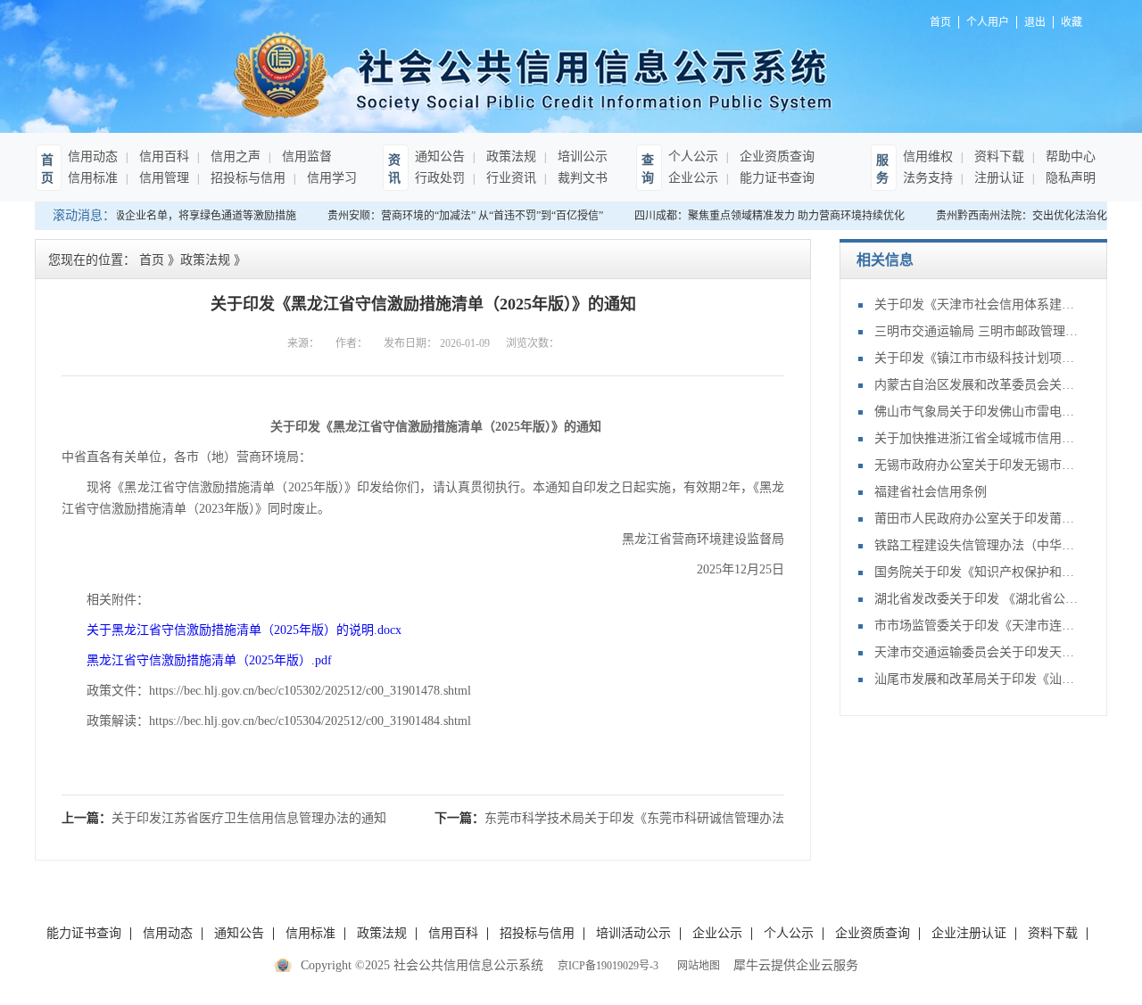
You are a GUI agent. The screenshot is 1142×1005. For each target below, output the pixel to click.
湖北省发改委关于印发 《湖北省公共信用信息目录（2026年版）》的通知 (977, 598)
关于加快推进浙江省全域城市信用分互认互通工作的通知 (977, 438)
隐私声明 (1069, 178)
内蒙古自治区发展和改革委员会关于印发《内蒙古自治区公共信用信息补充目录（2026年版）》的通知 (977, 384)
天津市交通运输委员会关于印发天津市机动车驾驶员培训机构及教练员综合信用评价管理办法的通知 (977, 652)
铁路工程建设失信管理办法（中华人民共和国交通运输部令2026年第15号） (977, 545)
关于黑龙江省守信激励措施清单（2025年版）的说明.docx (244, 630)
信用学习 (330, 178)
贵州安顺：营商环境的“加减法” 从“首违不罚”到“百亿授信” (459, 216)
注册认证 (997, 178)
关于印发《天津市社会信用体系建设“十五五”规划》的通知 (977, 304)
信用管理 (162, 178)
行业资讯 (509, 178)
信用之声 (234, 156)
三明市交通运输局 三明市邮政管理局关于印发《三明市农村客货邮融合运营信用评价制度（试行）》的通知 (977, 331)
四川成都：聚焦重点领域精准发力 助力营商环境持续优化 (763, 216)
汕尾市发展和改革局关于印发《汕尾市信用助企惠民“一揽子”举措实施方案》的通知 (977, 679)
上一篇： (224, 818)
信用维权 (928, 156)
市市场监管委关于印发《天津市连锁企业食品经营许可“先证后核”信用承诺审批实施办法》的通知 (977, 625)
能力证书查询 (775, 178)
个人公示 (693, 156)
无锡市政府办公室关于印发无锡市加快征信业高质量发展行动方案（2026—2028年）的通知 (977, 465)
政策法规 (509, 156)
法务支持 (928, 178)
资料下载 (997, 156)
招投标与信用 (246, 178)
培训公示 (581, 156)
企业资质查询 (775, 156)
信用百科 (162, 156)
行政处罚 (440, 178)
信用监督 (305, 156)
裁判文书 (581, 178)
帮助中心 (1069, 156)
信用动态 (93, 156)
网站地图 (696, 966)
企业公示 (693, 178)
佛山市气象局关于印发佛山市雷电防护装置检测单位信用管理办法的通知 (977, 411)
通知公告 (440, 156)
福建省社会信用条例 (930, 491)
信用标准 (93, 178)
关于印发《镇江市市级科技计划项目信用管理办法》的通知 (977, 358)
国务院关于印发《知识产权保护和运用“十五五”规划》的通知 (977, 572)
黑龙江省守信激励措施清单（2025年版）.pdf (209, 660)
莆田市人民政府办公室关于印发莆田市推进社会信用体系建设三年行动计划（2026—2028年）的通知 (977, 518)
